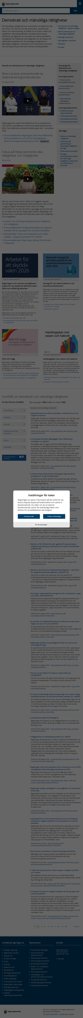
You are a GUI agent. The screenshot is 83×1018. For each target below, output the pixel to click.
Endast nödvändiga (54, 516)
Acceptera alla (29, 516)
